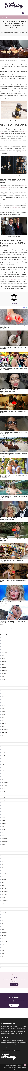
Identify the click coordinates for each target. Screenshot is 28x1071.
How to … (4, 814)
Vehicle (3, 959)
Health (3, 794)
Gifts (3, 764)
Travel (3, 950)
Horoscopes (4, 808)
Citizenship (4, 691)
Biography (4, 661)
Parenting (4, 879)
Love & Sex (4, 838)
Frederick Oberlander (14, 207)
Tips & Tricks (4, 941)
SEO (3, 909)
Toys (3, 947)
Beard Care (4, 652)
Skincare (4, 914)
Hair (3, 779)
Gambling (4, 755)
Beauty (3, 655)
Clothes (3, 696)
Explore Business (14, 1005)
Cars (3, 676)
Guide (3, 773)
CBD (3, 682)
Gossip (3, 770)
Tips (3, 938)
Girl (2, 767)
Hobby (3, 802)
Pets (3, 885)
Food (3, 744)
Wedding (4, 967)
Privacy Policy (14, 1069)
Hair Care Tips (5, 782)
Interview (4, 823)
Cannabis (4, 673)
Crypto (3, 711)
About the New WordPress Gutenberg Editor (22, 632)
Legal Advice (4, 829)
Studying (4, 920)
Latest (15, 1067)
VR (2, 965)
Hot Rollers (4, 811)
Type (3, 953)
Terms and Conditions (22, 1067)
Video (3, 962)
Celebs (3, 685)
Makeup (3, 844)
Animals (3, 640)
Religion (3, 903)
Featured (4, 741)
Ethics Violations (8, 628)
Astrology (4, 649)
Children (3, 688)
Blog (3, 664)
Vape (3, 956)
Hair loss (4, 788)
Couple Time (4, 702)
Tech (3, 929)
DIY (2, 720)
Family (3, 735)
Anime (3, 643)
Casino (3, 679)
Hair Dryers (4, 785)
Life (2, 832)
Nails (3, 870)
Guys (3, 776)
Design (3, 717)
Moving (3, 864)
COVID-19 (4, 705)
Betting (3, 658)
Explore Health (14, 984)
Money (3, 856)
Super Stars (4, 926)
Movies (3, 861)
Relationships (5, 900)
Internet (3, 820)
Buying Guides (5, 670)
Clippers (3, 693)
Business (15, 60)
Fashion (3, 738)
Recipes (3, 897)
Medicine (4, 850)
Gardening (4, 761)
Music (3, 867)
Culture (3, 714)
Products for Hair (5, 891)
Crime (3, 708)
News (3, 876)
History (3, 800)
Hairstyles (4, 791)
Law (3, 826)
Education (4, 726)
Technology (4, 932)
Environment (4, 732)
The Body (4, 935)
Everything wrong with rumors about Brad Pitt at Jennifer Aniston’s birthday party (7, 632)
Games (3, 758)
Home (3, 805)
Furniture (4, 749)
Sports (3, 917)
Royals (3, 906)
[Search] (23, 13)
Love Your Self (5, 841)
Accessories (4, 637)
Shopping (4, 911)
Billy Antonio (4, 60)
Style (3, 923)
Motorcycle (4, 858)
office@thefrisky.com (8, 1047)
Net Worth (4, 873)
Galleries (4, 752)
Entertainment (5, 729)
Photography (4, 888)
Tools (3, 944)
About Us (5, 1067)
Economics (4, 723)
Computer (4, 699)
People (3, 882)
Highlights (4, 797)
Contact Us (10, 1067)
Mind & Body (4, 853)
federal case (18, 261)
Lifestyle (3, 835)
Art (2, 646)
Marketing (4, 847)
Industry (3, 817)
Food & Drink (4, 746)
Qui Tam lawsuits (4, 90)
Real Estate (4, 894)
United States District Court (14, 279)
